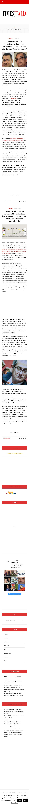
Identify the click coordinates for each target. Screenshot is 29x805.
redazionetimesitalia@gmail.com (14, 453)
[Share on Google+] (23, 201)
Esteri (5, 649)
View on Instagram (15, 594)
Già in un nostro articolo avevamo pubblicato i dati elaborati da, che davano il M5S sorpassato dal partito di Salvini (14, 251)
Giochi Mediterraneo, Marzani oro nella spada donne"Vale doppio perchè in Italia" (14, 711)
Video (5, 660)
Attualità (6, 641)
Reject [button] (25, 800)
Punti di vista (7, 653)
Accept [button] (19, 800)
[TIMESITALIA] (14, 13)
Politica (10, 38)
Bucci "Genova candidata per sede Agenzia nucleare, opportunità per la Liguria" (13, 734)
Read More (14, 803)
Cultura (6, 657)
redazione (7, 201)
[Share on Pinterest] (25, 201)
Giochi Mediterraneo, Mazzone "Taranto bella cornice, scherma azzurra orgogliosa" (12, 724)
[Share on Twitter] (21, 201)
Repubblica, (14, 98)
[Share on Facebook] (19, 201)
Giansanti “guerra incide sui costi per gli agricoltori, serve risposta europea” (14, 717)
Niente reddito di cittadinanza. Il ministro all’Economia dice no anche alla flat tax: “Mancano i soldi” (14, 45)
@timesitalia (14, 562)
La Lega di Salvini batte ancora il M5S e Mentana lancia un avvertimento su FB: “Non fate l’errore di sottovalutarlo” (14, 216)
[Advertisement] (14, 768)
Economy (6, 645)
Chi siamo (6, 634)
